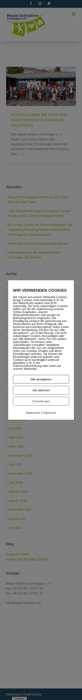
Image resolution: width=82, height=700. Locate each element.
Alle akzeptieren (41, 379)
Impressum (49, 412)
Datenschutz (33, 412)
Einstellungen (41, 401)
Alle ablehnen (41, 390)
